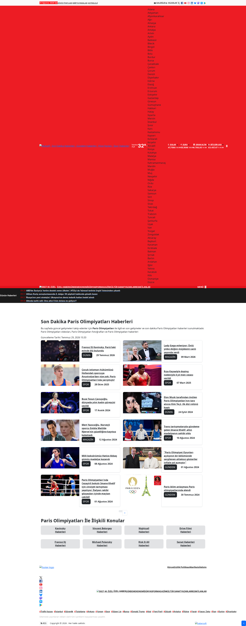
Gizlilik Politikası (182, 567)
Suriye (221, 611)
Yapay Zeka (204, 611)
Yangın (99, 611)
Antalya (176, 611)
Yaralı (193, 611)
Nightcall (144, 530)
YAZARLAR (172, 3)
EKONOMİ (83, 287)
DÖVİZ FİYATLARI (65, 3)
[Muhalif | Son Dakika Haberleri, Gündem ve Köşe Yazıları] (46, 567)
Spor (107, 611)
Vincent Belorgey (102, 530)
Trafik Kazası (46, 611)
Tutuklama (79, 611)
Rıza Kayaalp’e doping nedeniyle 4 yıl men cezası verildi (178, 375)
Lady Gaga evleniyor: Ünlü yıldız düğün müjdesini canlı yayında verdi (180, 349)
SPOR (97, 287)
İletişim (203, 567)
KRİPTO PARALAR (80, 3)
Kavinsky (60, 530)
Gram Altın (200, 144)
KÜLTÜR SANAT (117, 287)
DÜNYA (91, 287)
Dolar (173, 144)
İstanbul (58, 611)
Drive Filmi (186, 530)
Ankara (90, 611)
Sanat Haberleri (186, 543)
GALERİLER (161, 3)
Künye (170, 567)
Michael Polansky (102, 543)
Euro (184, 144)
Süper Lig (116, 611)
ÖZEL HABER (63, 287)
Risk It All (144, 543)
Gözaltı (167, 611)
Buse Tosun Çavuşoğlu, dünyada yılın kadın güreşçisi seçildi (98, 402)
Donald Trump (137, 611)
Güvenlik (68, 611)
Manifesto (194, 567)
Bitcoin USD (216, 144)
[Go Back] (243, 623)
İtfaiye (185, 611)
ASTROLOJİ (93, 3)
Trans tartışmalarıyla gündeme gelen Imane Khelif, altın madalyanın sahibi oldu (181, 430)
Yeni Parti (157, 611)
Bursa (126, 611)
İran (213, 611)
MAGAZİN (105, 287)
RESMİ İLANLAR (142, 287)
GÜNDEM (73, 287)
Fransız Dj (60, 543)
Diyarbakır (231, 611)
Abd (148, 611)
